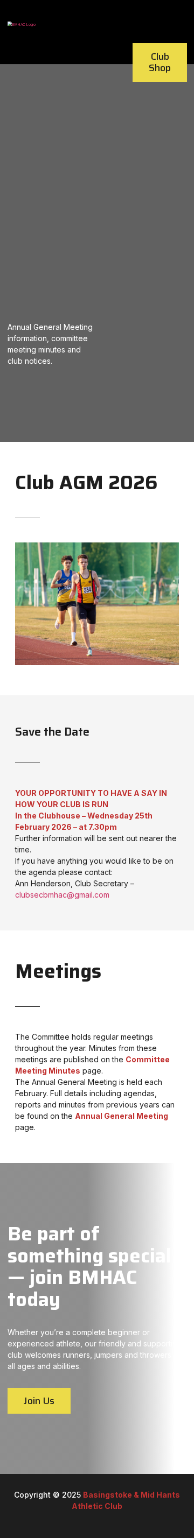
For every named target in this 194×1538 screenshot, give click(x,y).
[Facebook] (91, 1517)
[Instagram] (109, 1517)
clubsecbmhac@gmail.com (62, 894)
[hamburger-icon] (174, 19)
